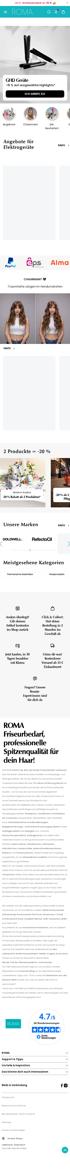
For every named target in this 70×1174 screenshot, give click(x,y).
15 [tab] (47, 550)
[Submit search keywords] (49, 12)
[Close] (67, 2)
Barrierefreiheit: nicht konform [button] (18, 1114)
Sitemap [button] (6, 1122)
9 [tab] (32, 550)
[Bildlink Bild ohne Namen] (35, 262)
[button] (56, 11)
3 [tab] (17, 550)
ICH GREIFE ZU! (35, 94)
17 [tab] (52, 550)
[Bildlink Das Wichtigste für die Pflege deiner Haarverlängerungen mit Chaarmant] (35, 318)
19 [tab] (57, 550)
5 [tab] (22, 550)
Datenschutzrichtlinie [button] (14, 1106)
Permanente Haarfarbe (20, 574)
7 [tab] (27, 550)
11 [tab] (37, 550)
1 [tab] (12, 550)
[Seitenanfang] (65, 1150)
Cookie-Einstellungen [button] (13, 1130)
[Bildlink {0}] (35, 64)
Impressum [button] (8, 1097)
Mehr (61, 145)
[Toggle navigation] (5, 12)
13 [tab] (42, 550)
